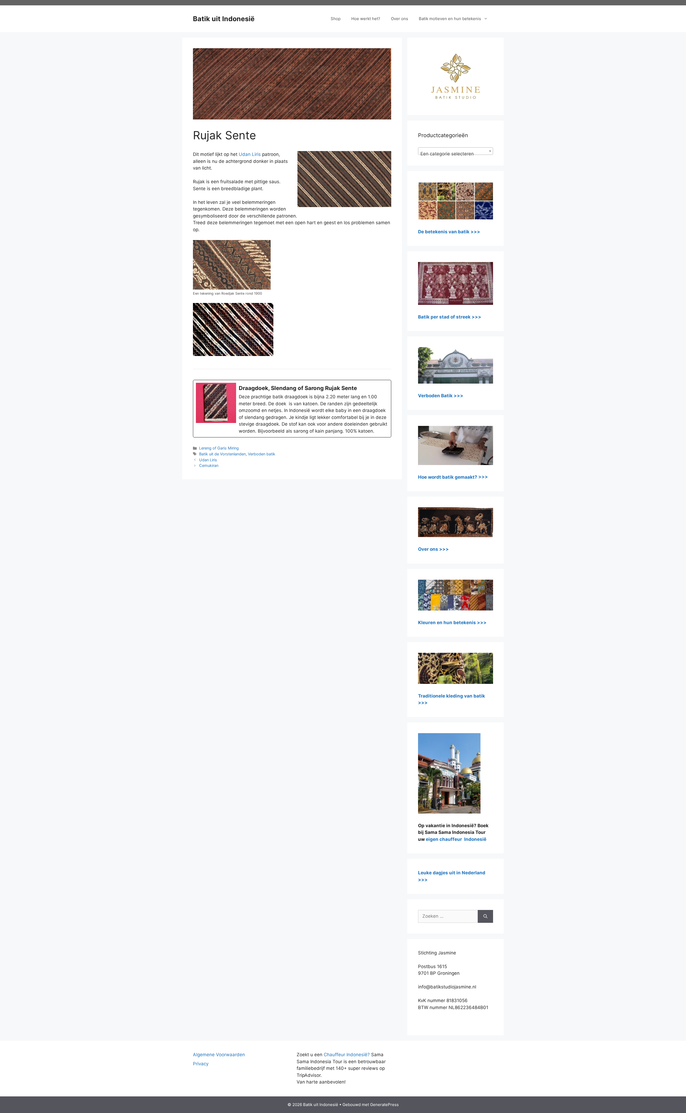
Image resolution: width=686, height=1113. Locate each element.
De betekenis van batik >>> (449, 231)
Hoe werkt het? (365, 18)
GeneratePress (384, 1104)
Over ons (399, 18)
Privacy (200, 1063)
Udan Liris (250, 154)
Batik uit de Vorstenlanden (222, 454)
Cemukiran (208, 465)
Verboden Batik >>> (440, 395)
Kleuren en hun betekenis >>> (452, 622)
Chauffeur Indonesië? (347, 1054)
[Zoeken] (485, 916)
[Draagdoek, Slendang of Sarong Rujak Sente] (292, 408)
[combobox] (455, 151)
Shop (336, 18)
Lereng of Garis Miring (219, 448)
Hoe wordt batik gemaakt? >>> (453, 477)
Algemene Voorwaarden (219, 1054)
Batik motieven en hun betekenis (450, 18)
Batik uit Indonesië (224, 19)
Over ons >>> (433, 549)
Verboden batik (261, 454)
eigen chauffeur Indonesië (456, 839)
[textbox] (455, 154)
